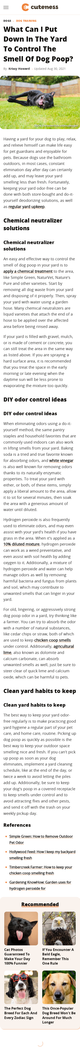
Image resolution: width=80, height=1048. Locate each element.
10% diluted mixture (21, 544)
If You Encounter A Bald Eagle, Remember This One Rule (58, 957)
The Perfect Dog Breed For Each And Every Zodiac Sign (20, 1013)
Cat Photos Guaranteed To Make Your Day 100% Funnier (17, 957)
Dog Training (26, 21)
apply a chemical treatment (27, 271)
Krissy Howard (19, 69)
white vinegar (61, 460)
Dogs (7, 21)
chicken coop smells (52, 640)
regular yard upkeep (27, 206)
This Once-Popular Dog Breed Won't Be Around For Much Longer (59, 1015)
